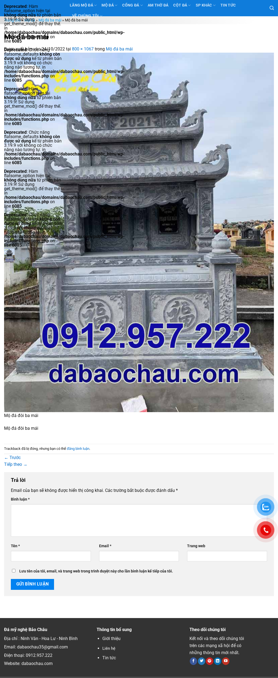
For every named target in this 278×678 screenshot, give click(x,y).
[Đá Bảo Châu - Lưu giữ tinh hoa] (33, 255)
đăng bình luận (78, 449)
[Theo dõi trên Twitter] (201, 661)
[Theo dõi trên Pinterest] (209, 661)
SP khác (204, 5)
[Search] (272, 8)
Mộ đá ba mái (50, 20)
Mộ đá (107, 5)
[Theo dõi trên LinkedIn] (217, 661)
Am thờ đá (158, 5)
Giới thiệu (111, 638)
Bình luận (20, 499)
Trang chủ (12, 20)
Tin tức (109, 657)
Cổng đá (130, 5)
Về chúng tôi (85, 16)
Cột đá (180, 5)
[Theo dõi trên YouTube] (225, 661)
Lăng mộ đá (81, 5)
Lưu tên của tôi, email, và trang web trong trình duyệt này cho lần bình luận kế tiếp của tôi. (96, 571)
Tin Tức (228, 5)
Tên (15, 546)
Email (105, 546)
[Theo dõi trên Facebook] (193, 661)
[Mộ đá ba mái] (139, 232)
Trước (12, 457)
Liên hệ (108, 648)
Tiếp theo (15, 464)
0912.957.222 (39, 655)
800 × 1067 (83, 49)
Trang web (196, 546)
